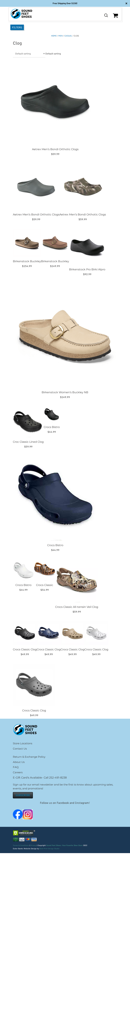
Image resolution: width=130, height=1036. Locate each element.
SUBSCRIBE (23, 795)
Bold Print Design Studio (49, 848)
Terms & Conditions (21, 845)
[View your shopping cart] (116, 18)
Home (54, 35)
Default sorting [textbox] (53, 53)
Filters (17, 27)
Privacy (33, 845)
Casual (68, 35)
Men (60, 35)
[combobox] (53, 53)
